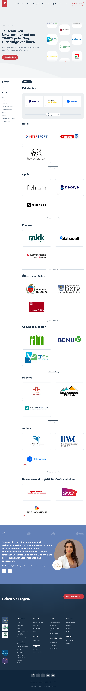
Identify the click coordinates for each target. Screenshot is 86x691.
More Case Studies (50, 114)
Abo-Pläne (36, 640)
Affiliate (68, 643)
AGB (40, 686)
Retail (3, 97)
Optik (3, 100)
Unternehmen (70, 622)
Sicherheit (36, 631)
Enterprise (36, 4)
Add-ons (35, 625)
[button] (4, 571)
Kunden (68, 628)
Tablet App (53, 645)
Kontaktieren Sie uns (73, 596)
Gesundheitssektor (7, 109)
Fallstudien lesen (10, 57)
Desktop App (54, 642)
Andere (4, 115)
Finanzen (4, 103)
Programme (69, 640)
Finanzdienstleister (22, 631)
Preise (29, 4)
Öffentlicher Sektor (7, 106)
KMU (18, 622)
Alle (3, 87)
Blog (67, 631)
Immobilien (20, 634)
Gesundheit (20, 652)
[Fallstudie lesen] (33, 101)
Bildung (4, 112)
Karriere (68, 625)
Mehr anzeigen (52, 168)
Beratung (19, 660)
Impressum (33, 686)
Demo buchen (54, 633)
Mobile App (53, 648)
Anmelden (53, 625)
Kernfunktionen (38, 622)
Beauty (19, 649)
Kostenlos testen (77, 3)
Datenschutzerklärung (50, 686)
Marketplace (37, 628)
